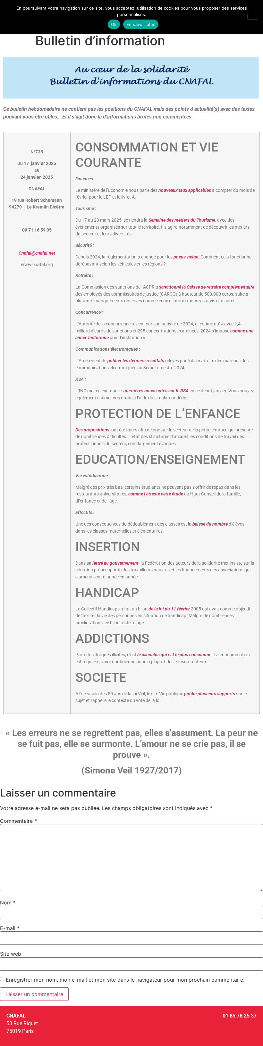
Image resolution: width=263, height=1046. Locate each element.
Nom (8, 902)
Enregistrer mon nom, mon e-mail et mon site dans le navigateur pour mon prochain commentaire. (125, 979)
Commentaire (18, 820)
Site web (10, 953)
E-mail (10, 928)
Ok (114, 24)
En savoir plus (141, 24)
